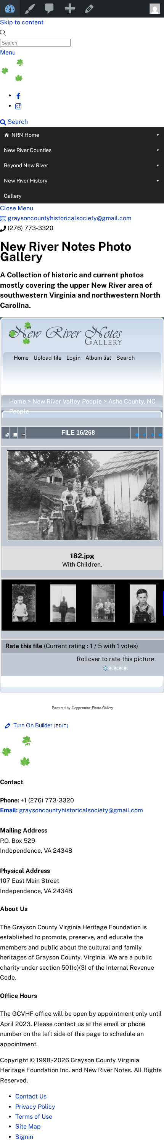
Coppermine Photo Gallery (92, 708)
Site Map (28, 1126)
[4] (120, 668)
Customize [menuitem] (30, 9)
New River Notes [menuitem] (10, 9)
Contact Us (31, 1096)
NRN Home (25, 135)
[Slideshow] (21, 433)
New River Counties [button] (27, 150)
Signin (24, 1136)
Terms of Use (33, 1116)
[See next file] (150, 433)
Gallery (12, 196)
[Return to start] (134, 433)
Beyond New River (26, 165)
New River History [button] (25, 181)
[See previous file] (142, 433)
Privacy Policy (35, 1106)
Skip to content (21, 22)
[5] (125, 668)
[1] (105, 668)
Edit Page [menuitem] (89, 9)
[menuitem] (49, 9)
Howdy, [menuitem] (154, 9)
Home (17, 401)
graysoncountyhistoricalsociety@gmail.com (71, 810)
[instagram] (18, 105)
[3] (115, 668)
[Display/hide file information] (13, 433)
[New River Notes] (57, 79)
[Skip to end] (158, 433)
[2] (110, 668)
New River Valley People (67, 401)
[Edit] (61, 726)
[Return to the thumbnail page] (5, 433)
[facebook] (18, 95)
